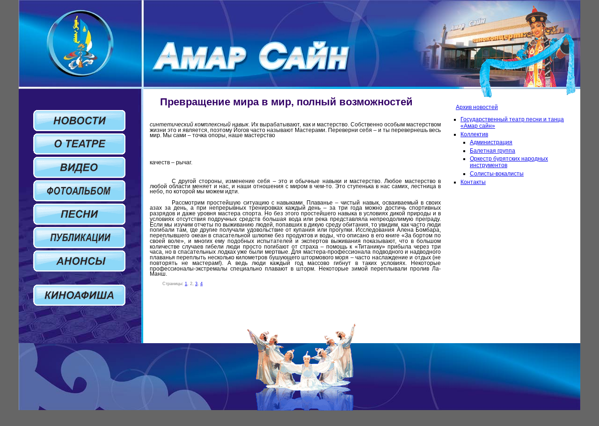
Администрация (491, 142)
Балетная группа (492, 150)
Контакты (473, 182)
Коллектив (474, 134)
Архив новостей (477, 107)
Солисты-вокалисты (497, 173)
